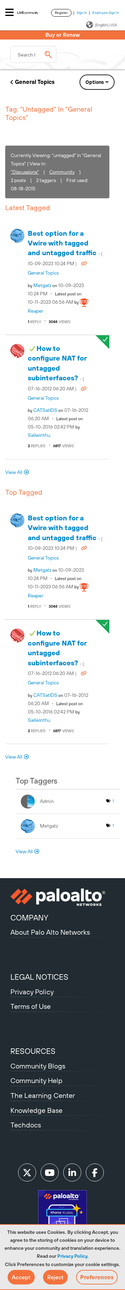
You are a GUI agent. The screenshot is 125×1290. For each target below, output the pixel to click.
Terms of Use (30, 1006)
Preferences (97, 1277)
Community (62, 172)
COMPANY (29, 917)
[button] (21, 1277)
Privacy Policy (72, 1256)
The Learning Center (42, 1095)
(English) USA (106, 25)
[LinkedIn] (72, 1172)
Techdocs (25, 1125)
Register (61, 13)
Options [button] (94, 82)
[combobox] (33, 54)
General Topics (35, 82)
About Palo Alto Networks (50, 932)
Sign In (82, 13)
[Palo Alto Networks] (62, 897)
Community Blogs (37, 1066)
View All (13, 472)
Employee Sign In (105, 13)
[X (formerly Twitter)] (27, 1172)
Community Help (36, 1080)
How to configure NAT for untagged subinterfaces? (57, 367)
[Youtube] (50, 1172)
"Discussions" (25, 172)
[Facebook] (95, 1172)
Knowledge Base (36, 1110)
